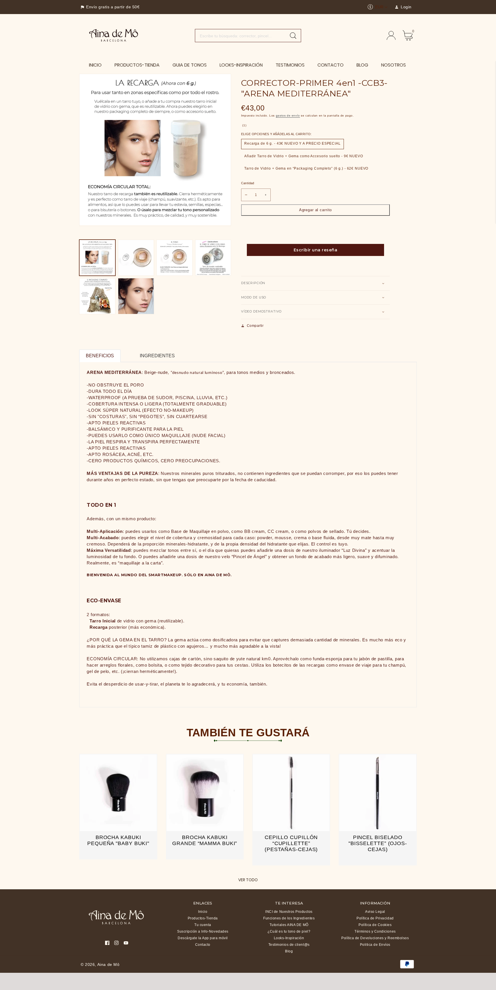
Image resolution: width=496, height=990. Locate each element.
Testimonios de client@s (289, 945)
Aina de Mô (108, 964)
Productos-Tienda (203, 918)
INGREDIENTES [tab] (157, 355)
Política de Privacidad (375, 918)
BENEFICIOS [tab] (100, 355)
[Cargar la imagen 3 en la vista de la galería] (174, 258)
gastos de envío (288, 115)
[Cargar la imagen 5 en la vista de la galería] (97, 296)
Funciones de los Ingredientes (289, 918)
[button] (315, 283)
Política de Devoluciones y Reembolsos (375, 938)
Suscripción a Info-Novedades (202, 931)
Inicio (202, 912)
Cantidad (247, 183)
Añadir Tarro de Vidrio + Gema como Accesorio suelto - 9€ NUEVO (303, 156)
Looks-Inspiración (289, 938)
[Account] (391, 35)
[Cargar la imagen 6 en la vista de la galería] (136, 296)
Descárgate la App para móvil (203, 938)
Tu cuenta (202, 925)
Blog (289, 951)
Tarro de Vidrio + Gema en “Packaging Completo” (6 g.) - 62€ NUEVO (306, 168)
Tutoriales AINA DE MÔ (289, 925)
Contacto (202, 945)
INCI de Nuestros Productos (288, 912)
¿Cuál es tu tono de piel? (289, 931)
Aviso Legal (375, 912)
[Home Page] (114, 35)
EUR (379, 7)
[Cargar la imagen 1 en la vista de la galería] (97, 258)
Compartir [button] (255, 326)
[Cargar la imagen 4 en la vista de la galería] (213, 258)
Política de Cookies (375, 925)
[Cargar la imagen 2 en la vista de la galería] (136, 258)
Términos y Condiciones (375, 931)
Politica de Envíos (375, 945)
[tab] (127, 352)
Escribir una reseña (316, 250)
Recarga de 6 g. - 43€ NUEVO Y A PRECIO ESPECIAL (292, 143)
